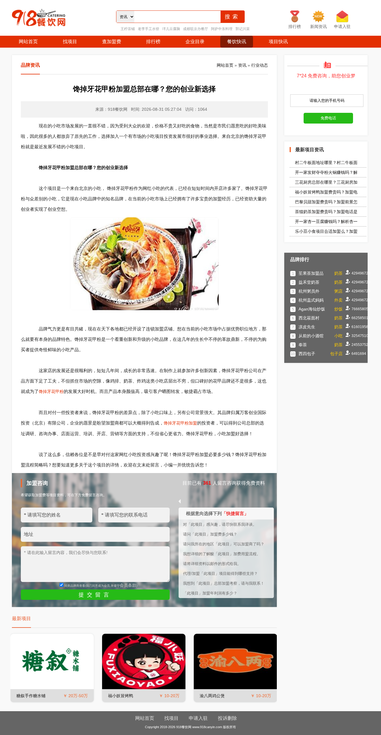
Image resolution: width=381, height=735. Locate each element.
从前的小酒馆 (311, 335)
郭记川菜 (242, 29)
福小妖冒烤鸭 (120, 695)
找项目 (70, 41)
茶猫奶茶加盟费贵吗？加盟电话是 (326, 211)
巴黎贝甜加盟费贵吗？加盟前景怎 (326, 201)
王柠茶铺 (128, 29)
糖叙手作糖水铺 (31, 695)
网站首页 (28, 41)
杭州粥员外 (309, 291)
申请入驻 (198, 718)
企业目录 (194, 41)
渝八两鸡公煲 (212, 695)
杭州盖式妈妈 (311, 300)
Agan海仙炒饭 (312, 309)
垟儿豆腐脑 (171, 29)
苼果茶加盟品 (311, 273)
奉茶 (303, 344)
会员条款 (128, 585)
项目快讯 (278, 41)
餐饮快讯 (236, 41)
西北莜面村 (309, 318)
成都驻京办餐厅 (195, 29)
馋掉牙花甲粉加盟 (180, 423)
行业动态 (259, 65)
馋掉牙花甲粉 (51, 391)
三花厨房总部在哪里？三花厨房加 (326, 182)
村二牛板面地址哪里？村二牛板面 (326, 162)
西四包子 (307, 353)
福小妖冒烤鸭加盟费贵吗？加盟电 (326, 192)
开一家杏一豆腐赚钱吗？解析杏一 (326, 221)
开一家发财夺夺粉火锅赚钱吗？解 (326, 172)
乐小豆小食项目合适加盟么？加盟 (326, 231)
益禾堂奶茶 (309, 282)
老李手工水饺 (148, 29)
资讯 (242, 65)
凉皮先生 (307, 326)
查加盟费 (111, 41)
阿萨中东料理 (221, 29)
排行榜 (153, 41)
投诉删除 (227, 718)
